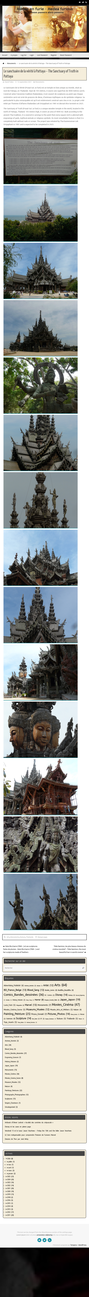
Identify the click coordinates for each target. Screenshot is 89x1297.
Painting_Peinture (17, 1014)
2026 (10, 1159)
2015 (10, 1203)
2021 (10, 1188)
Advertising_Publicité (14, 985)
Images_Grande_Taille (51, 1000)
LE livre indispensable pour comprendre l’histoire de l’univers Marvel (30, 1135)
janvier (11, 1174)
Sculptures (8, 1099)
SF (42, 1019)
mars (11, 1170)
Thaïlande (29, 937)
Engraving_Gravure (11, 1057)
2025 (10, 1176)
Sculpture (23, 1018)
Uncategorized (10, 1107)
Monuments (11, 63)
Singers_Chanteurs (50, 1019)
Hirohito (9, 1000)
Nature (77, 1010)
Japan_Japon (70, 999)
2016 (10, 1200)
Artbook (39, 986)
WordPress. (82, 1245)
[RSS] (86, 2)
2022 (10, 1185)
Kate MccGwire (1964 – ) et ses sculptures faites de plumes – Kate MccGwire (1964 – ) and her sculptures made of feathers (21, 949)
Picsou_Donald (39, 1014)
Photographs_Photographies (15, 1095)
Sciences (10, 1019)
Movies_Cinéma (66, 1005)
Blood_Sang (35, 990)
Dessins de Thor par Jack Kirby (16, 1139)
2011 (10, 1215)
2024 (10, 1179)
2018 (10, 1197)
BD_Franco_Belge (15, 990)
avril (11, 1168)
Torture (81, 1019)
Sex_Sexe (36, 1019)
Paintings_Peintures (12, 1090)
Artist (48, 985)
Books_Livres (51, 990)
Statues (22, 937)
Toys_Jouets (10, 1022)
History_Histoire (18, 1000)
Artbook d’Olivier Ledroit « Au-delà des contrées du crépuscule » (29, 1122)
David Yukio (9, 82)
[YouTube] (79, 2)
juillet (11, 1162)
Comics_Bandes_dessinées (24, 995)
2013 (10, 1209)
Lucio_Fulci (9, 1005)
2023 (10, 1182)
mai (10, 1165)
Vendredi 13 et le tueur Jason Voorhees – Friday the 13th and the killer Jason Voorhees (38, 1131)
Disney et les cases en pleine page (18, 1127)
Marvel (31, 1004)
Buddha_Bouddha (65, 990)
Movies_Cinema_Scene (13, 1078)
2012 (10, 1212)
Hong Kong (30, 1000)
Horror (39, 999)
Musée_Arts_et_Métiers (61, 1009)
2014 (10, 1206)
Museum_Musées (11, 1082)
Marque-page (42, 937)
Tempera (73, 1245)
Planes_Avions (75, 1014)
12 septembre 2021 (24, 82)
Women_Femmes (32, 1022)
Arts (8, 937)
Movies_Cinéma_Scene (14, 1009)
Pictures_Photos (59, 1014)
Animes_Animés (30, 986)
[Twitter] (83, 2)
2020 (10, 1191)
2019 (10, 1194)
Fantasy (71, 995)
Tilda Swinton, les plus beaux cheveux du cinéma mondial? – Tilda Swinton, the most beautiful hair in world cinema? (69, 949)
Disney (61, 995)
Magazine (20, 1005)
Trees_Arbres (22, 1022)
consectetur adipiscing (44, 1235)
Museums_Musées (37, 1009)
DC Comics (49, 995)
